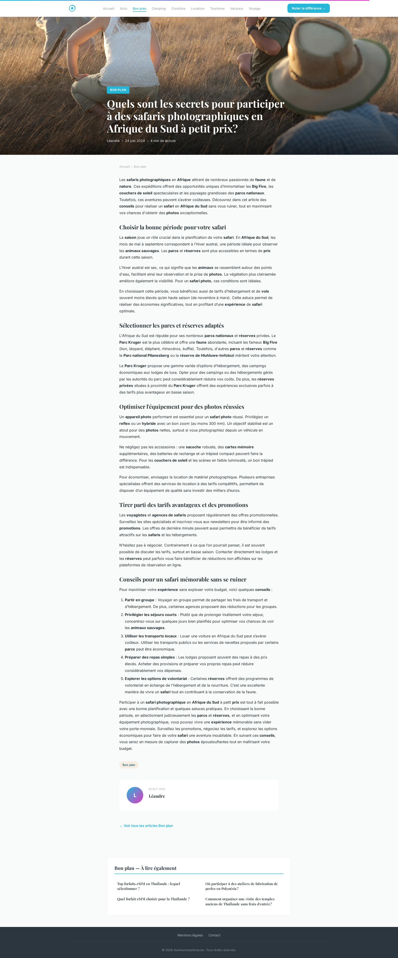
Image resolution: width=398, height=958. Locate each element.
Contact (214, 935)
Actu (123, 8)
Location (198, 8)
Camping (159, 8)
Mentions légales (190, 935)
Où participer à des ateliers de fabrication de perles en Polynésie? (241, 886)
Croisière (178, 8)
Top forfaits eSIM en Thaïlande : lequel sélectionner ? (148, 886)
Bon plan (139, 8)
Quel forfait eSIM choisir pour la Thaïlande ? (153, 899)
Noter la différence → (308, 8)
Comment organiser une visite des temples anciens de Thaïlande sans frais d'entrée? (240, 901)
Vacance (236, 8)
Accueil (108, 8)
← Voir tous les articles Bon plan (146, 825)
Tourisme (217, 8)
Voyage (254, 8)
